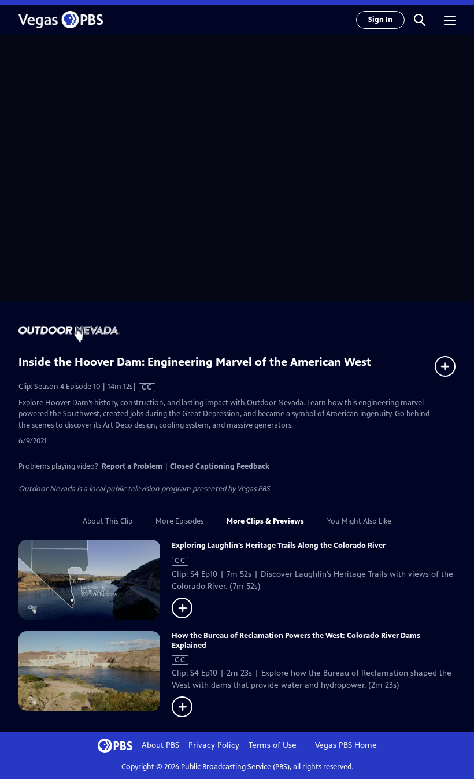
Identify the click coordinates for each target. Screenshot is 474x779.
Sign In (380, 19)
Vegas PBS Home (346, 745)
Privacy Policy (213, 745)
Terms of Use (273, 745)
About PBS (160, 745)
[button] (420, 20)
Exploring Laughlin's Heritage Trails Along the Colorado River (279, 545)
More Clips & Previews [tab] (265, 521)
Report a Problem (132, 466)
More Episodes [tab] (179, 521)
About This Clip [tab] (107, 521)
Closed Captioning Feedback (219, 466)
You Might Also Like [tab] (359, 521)
